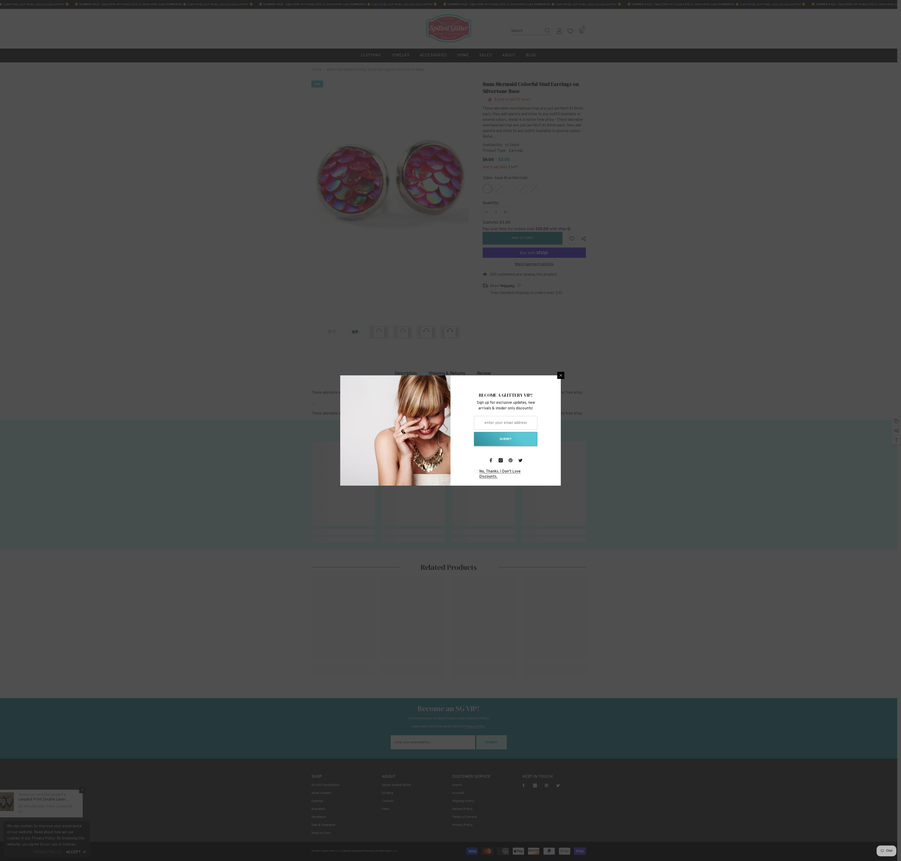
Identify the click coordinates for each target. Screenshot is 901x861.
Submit (506, 439)
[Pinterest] (510, 460)
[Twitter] (520, 460)
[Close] (560, 375)
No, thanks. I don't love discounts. (500, 474)
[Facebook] (491, 460)
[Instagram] (501, 460)
